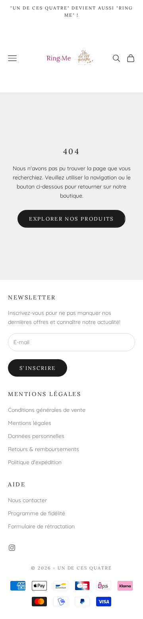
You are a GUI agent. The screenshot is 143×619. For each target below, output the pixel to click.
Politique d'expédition (35, 462)
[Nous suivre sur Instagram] (12, 548)
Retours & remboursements (43, 449)
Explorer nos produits (71, 218)
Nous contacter (27, 500)
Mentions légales (29, 423)
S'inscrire (37, 368)
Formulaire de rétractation (41, 526)
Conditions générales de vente (46, 409)
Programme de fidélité (36, 513)
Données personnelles (36, 436)
